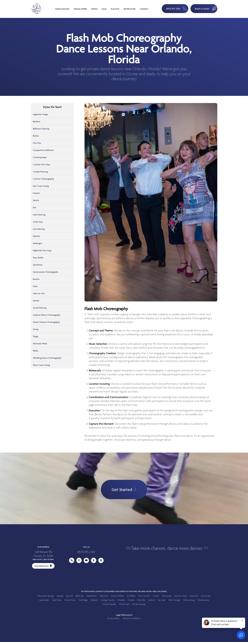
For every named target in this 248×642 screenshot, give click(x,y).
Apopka (60, 596)
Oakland (94, 600)
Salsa (35, 286)
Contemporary (40, 157)
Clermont (104, 596)
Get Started (122, 489)
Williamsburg (189, 600)
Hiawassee (166, 596)
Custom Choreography (43, 178)
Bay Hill (69, 596)
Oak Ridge (83, 600)
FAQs (104, 9)
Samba (36, 300)
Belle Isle (79, 596)
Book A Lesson (202, 8)
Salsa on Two (39, 293)
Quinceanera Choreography (45, 271)
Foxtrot (36, 193)
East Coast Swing (41, 186)
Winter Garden (109, 604)
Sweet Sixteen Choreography (46, 322)
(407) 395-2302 (173, 8)
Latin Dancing (39, 214)
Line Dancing (39, 229)
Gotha (156, 596)
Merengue (37, 243)
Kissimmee (206, 596)
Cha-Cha (37, 143)
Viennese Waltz (40, 343)
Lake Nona (57, 600)
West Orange (174, 600)
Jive (34, 207)
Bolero (36, 135)
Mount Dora (70, 600)
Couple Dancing (40, 171)
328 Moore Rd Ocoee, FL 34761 (43, 554)
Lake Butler (44, 600)
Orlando (121, 600)
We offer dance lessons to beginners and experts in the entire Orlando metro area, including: (124, 591)
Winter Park (124, 604)
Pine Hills (141, 600)
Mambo (36, 236)
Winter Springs (139, 604)
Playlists (115, 9)
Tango (35, 336)
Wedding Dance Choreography (47, 357)
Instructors (130, 9)
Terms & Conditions (132, 618)
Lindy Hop (38, 221)
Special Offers (80, 9)
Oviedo (131, 600)
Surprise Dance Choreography (46, 314)
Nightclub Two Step (42, 250)
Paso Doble (38, 257)
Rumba (36, 279)
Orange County (108, 600)
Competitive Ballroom (43, 150)
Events (94, 9)
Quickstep (37, 264)
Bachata (36, 121)
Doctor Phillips (117, 596)
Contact (144, 9)
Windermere (203, 600)
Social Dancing (39, 307)
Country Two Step (41, 164)
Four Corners (144, 596)
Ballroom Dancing (41, 128)
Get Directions (42, 565)
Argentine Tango (40, 114)
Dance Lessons (62, 9)
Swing (35, 329)
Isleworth (194, 596)
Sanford (151, 600)
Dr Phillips (131, 596)
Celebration (91, 596)
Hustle (36, 200)
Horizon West (180, 596)
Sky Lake (161, 600)
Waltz (35, 350)
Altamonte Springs (45, 596)
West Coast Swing (41, 365)
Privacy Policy (113, 618)
